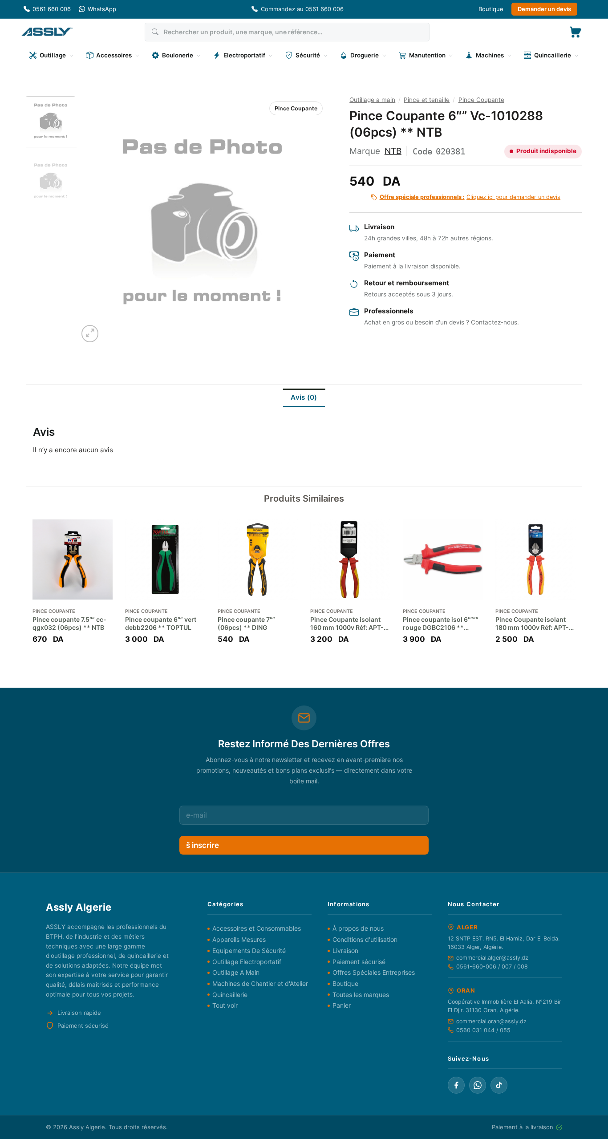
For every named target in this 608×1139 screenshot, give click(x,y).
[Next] (310, 220)
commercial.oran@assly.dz (491, 1021)
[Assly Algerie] (47, 32)
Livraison (345, 950)
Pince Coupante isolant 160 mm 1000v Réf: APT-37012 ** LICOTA (347, 624)
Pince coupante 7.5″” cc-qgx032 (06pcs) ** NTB (69, 623)
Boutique (490, 8)
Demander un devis (544, 8)
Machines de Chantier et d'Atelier (260, 983)
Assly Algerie (87, 1127)
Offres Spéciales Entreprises (373, 972)
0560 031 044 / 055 (483, 1030)
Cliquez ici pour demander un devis (470, 197)
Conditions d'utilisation (364, 939)
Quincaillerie (229, 994)
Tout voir (225, 1005)
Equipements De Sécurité (249, 950)
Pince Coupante (296, 108)
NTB (393, 151)
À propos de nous (358, 928)
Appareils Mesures (239, 939)
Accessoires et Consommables (256, 928)
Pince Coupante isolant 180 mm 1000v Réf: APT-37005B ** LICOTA (532, 624)
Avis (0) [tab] (304, 397)
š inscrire (202, 845)
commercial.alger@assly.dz (492, 957)
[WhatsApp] (477, 1085)
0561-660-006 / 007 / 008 (492, 966)
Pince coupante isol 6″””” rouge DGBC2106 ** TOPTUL (440, 624)
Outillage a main (372, 99)
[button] (575, 32)
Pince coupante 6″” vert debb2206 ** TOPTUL (160, 623)
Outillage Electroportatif (246, 961)
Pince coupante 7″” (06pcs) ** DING (246, 623)
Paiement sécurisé (358, 961)
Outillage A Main (235, 972)
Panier (341, 1005)
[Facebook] (456, 1085)
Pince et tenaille (427, 99)
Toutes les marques (360, 994)
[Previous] (94, 220)
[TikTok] (498, 1085)
